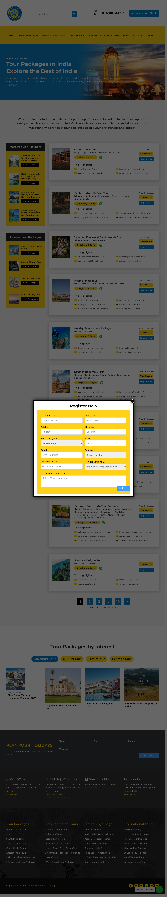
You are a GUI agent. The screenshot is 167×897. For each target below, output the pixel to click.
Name (88, 438)
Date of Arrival (48, 415)
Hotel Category (49, 438)
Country (89, 450)
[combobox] (43, 466)
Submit (123, 488)
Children (89, 427)
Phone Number (49, 461)
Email (44, 450)
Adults (44, 427)
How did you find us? (96, 462)
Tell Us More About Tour (53, 473)
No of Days (90, 415)
